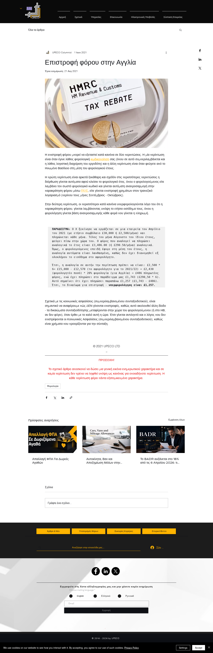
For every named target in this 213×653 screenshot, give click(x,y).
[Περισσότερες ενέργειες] (166, 52)
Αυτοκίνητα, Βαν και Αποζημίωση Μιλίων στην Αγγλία (103, 460)
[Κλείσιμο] (209, 647)
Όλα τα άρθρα (36, 29)
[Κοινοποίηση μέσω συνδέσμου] (71, 397)
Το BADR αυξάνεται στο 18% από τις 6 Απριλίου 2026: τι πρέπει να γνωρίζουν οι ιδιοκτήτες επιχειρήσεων (159, 460)
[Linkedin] (200, 59)
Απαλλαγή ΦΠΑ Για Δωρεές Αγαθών (50, 460)
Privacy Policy (131, 647)
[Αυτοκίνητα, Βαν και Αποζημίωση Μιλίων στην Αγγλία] (106, 439)
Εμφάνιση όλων (176, 419)
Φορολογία (52, 386)
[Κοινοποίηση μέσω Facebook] (46, 397)
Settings (183, 647)
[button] (180, 29)
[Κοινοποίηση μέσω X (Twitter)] (54, 397)
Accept (198, 647)
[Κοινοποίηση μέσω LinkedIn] (62, 397)
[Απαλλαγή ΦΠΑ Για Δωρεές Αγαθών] (52, 439)
